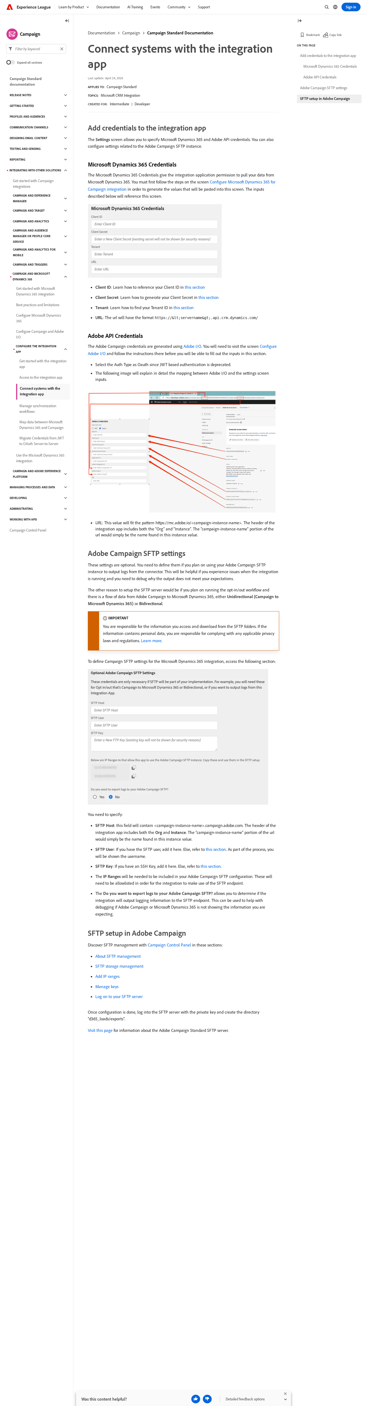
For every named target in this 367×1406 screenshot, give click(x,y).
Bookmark (313, 35)
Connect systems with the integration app (40, 391)
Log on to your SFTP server (119, 996)
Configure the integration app (36, 349)
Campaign (131, 32)
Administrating (21, 509)
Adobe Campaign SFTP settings (323, 87)
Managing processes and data (32, 487)
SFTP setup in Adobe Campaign (325, 98)
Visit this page (100, 1030)
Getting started (22, 106)
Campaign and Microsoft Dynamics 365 (31, 276)
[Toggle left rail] (67, 21)
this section (195, 287)
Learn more (151, 640)
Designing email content (28, 138)
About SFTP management (118, 956)
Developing (18, 498)
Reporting (17, 159)
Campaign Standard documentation (26, 81)
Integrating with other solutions (35, 170)
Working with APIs (23, 519)
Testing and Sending (25, 149)
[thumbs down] (207, 1399)
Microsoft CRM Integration (120, 95)
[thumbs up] (195, 1399)
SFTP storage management (119, 966)
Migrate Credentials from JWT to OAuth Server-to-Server (41, 441)
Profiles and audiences (27, 116)
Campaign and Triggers (30, 264)
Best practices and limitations (37, 304)
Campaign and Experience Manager (32, 198)
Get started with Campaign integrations (33, 183)
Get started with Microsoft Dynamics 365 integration (35, 291)
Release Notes (20, 95)
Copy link (335, 35)
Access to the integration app (40, 377)
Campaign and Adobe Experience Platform (37, 474)
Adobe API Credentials (319, 77)
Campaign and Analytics (31, 221)
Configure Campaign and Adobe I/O (40, 334)
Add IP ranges (107, 976)
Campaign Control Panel (169, 945)
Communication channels (29, 127)
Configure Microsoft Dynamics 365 (38, 318)
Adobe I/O (192, 346)
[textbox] (36, 49)
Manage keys (106, 986)
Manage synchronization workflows (37, 408)
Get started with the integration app (42, 364)
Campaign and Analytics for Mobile (34, 252)
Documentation (101, 32)
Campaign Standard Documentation (180, 32)
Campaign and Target (29, 210)
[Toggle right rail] (299, 21)
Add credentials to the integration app (328, 55)
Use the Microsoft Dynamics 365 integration (40, 458)
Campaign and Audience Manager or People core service (32, 236)
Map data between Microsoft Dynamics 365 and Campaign (41, 425)
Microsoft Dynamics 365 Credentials (330, 66)
